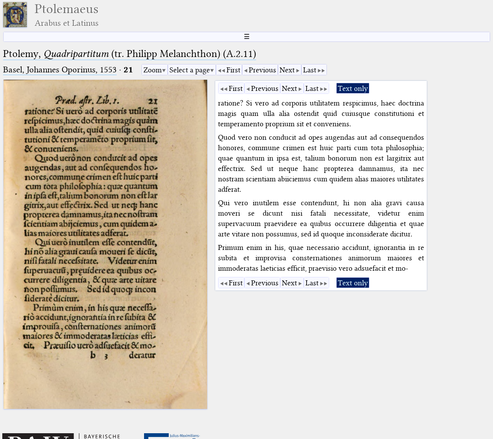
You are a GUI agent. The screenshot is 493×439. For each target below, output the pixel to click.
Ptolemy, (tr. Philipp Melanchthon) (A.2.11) (129, 54)
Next (287, 69)
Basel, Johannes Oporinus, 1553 (60, 69)
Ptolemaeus (67, 15)
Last (309, 69)
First (233, 69)
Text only (353, 88)
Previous (262, 69)
